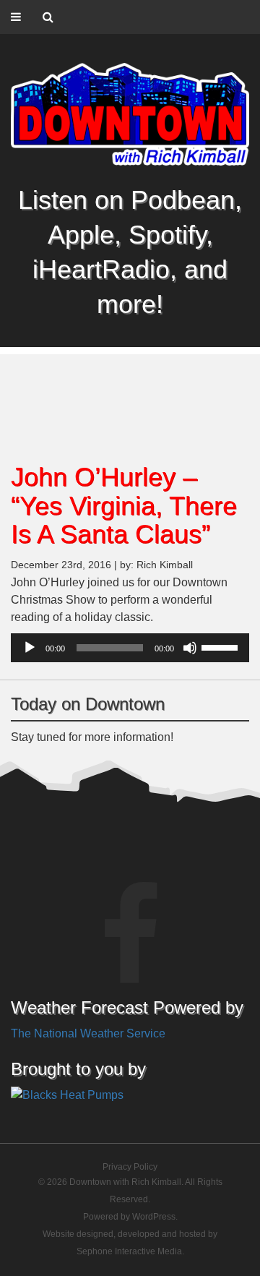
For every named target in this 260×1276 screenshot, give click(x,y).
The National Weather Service (88, 1033)
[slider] (222, 646)
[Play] (29, 648)
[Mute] (190, 648)
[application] (130, 647)
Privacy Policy (130, 1167)
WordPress (154, 1217)
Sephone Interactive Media (129, 1251)
